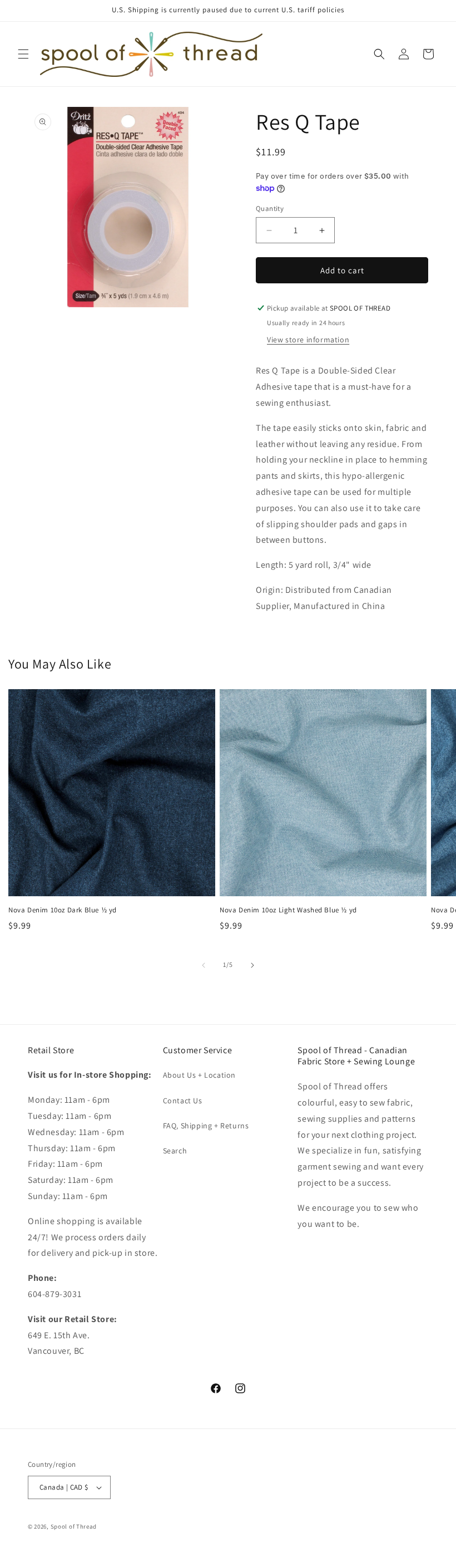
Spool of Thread (74, 1526)
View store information (308, 340)
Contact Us (182, 1101)
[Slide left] (203, 965)
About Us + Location (199, 1075)
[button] (23, 54)
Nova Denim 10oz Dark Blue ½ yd (62, 910)
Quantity (270, 208)
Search (175, 1151)
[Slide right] (252, 965)
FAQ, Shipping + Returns (206, 1126)
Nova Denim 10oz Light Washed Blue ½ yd (288, 910)
